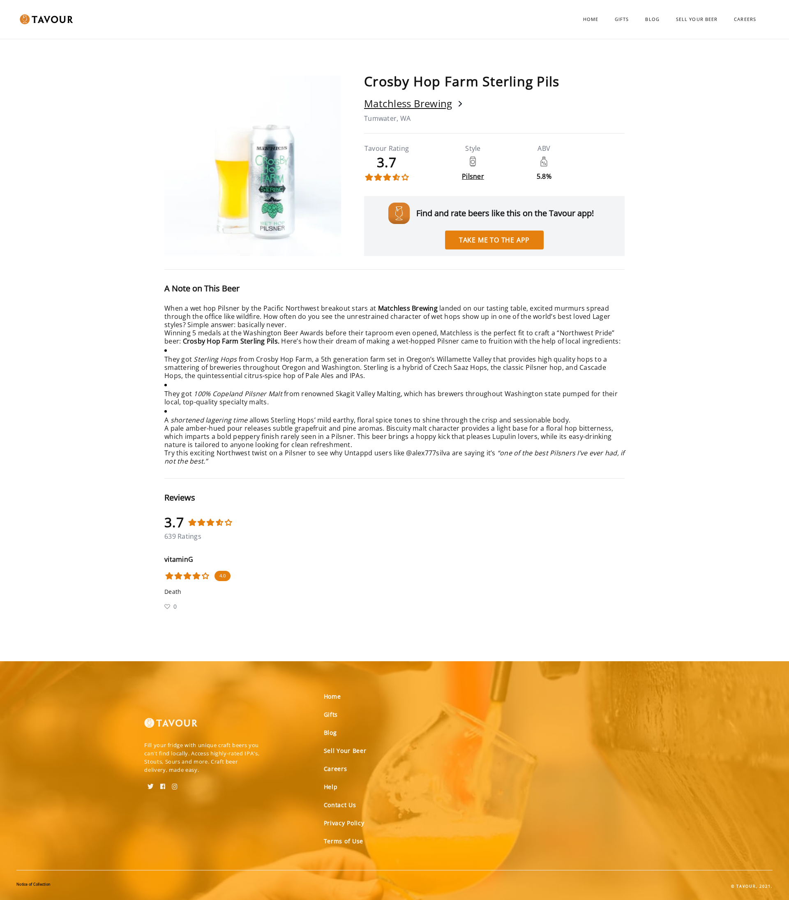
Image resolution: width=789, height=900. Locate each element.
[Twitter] (150, 783)
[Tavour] (171, 726)
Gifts (622, 19)
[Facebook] (162, 783)
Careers (745, 19)
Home (590, 19)
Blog (652, 19)
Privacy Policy (344, 823)
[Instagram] (174, 783)
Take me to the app (494, 240)
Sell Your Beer (696, 19)
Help (331, 787)
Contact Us (340, 805)
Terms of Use (343, 841)
